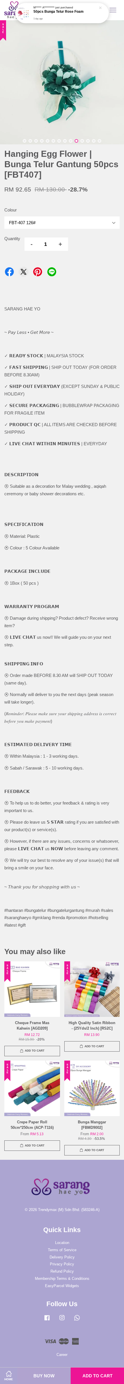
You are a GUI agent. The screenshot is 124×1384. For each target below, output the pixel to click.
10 (76, 141)
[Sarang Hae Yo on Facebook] (47, 1320)
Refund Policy (62, 1271)
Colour (10, 209)
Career (62, 1354)
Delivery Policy (62, 1257)
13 (93, 141)
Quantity (12, 238)
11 (82, 141)
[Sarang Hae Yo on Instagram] (62, 1320)
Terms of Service (62, 1250)
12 (88, 141)
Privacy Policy (62, 1264)
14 (99, 141)
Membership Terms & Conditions (62, 1278)
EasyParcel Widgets (62, 1286)
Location (62, 1243)
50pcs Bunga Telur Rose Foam (58, 12)
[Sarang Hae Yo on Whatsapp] (77, 1320)
